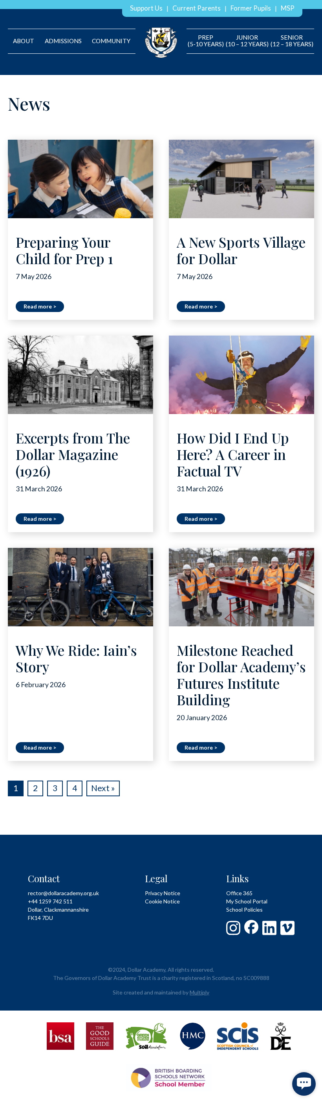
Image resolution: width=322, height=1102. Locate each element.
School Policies (244, 909)
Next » (103, 788)
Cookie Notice (162, 901)
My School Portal (246, 901)
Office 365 (239, 893)
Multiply (199, 992)
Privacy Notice (162, 893)
